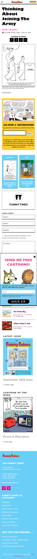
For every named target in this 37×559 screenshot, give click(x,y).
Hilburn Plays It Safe (22, 324)
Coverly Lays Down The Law (13, 546)
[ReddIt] (21, 40)
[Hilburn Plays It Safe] (7, 325)
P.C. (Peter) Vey (18, 316)
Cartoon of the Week (22, 314)
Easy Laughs (10, 30)
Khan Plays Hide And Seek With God (27, 184)
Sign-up (30, 133)
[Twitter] (16, 40)
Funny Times (15, 32)
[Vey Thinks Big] (7, 313)
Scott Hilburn (18, 328)
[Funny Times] (3, 33)
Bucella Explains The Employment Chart (10, 185)
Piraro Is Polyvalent (16, 437)
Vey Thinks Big (19, 312)
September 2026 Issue (18, 380)
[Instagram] (8, 488)
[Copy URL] (25, 40)
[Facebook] (12, 40)
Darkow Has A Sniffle (10, 543)
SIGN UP (18, 301)
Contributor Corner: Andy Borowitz (15, 540)
